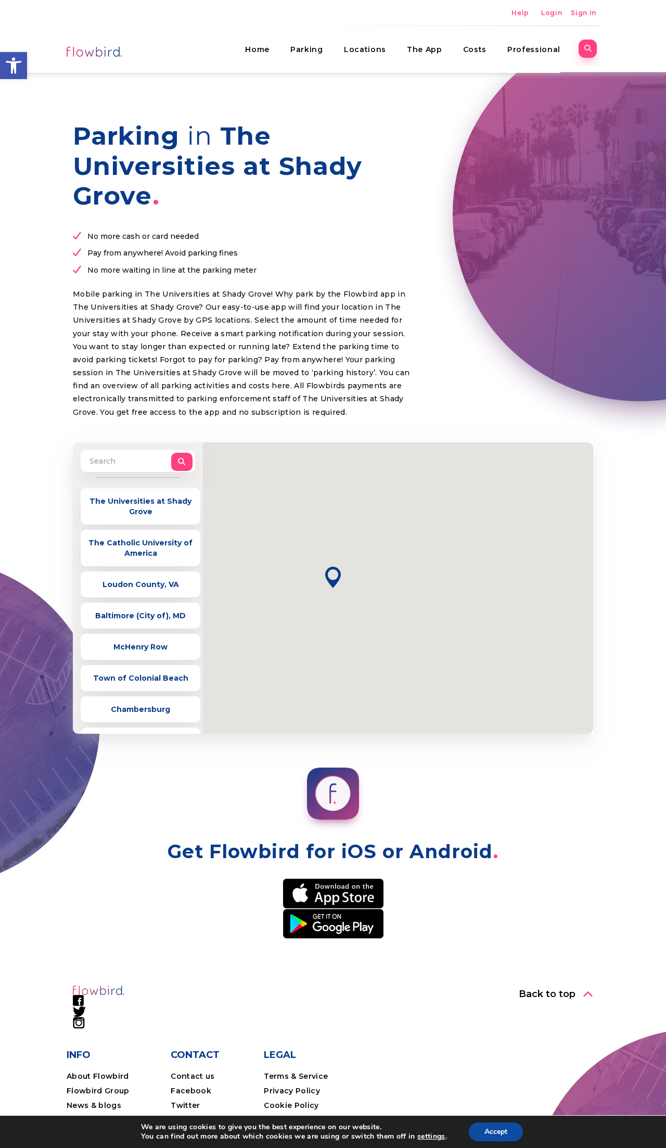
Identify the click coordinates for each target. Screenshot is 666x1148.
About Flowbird (98, 1076)
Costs (474, 49)
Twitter (185, 1105)
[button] (13, 65)
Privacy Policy (292, 1090)
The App (424, 49)
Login (551, 13)
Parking (306, 49)
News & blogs (94, 1105)
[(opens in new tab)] (333, 893)
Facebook (191, 1090)
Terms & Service (296, 1076)
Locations (365, 49)
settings (431, 1136)
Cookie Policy (291, 1105)
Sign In (583, 13)
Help (520, 13)
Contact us (192, 1076)
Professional (533, 49)
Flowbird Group (98, 1090)
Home (257, 49)
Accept (495, 1132)
